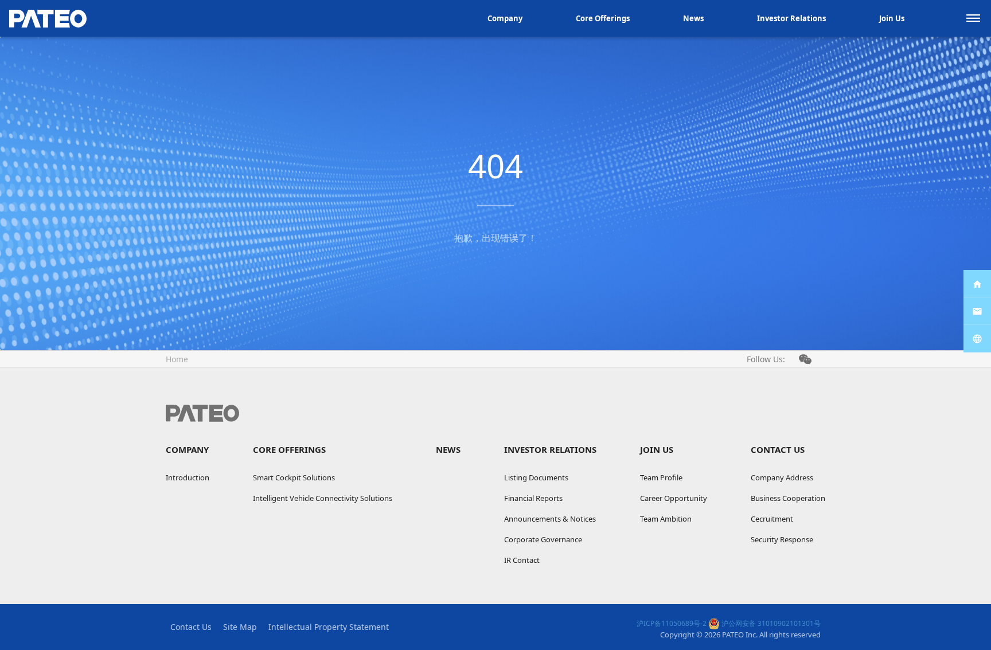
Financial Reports (533, 498)
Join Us (891, 18)
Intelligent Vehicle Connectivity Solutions (322, 498)
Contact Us (778, 449)
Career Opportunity (673, 498)
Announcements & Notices (550, 519)
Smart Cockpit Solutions (294, 477)
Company (504, 18)
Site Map (240, 626)
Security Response (782, 539)
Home (177, 359)
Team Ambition (666, 519)
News (693, 18)
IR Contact (522, 560)
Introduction (187, 477)
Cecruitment (772, 519)
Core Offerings (603, 18)
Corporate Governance (543, 539)
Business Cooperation (788, 498)
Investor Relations (791, 18)
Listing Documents (536, 477)
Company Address (782, 477)
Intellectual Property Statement (328, 626)
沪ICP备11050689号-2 (672, 623)
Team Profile (661, 477)
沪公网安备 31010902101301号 (770, 623)
